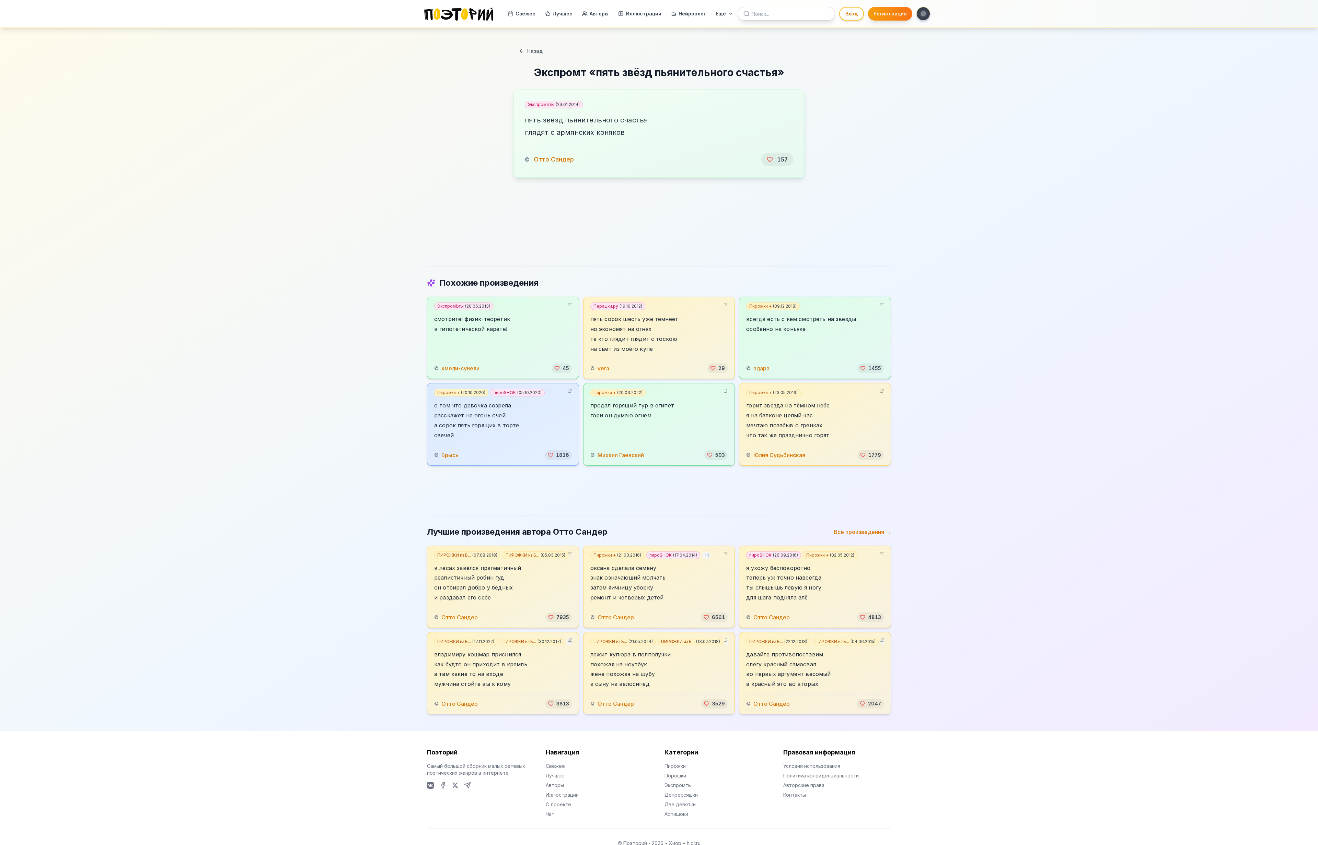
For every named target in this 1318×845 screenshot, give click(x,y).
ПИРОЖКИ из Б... (467, 555)
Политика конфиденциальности (821, 775)
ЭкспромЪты (554, 104)
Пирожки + (773, 306)
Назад (535, 51)
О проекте (558, 804)
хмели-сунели (460, 368)
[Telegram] (467, 785)
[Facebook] (442, 785)
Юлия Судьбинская (779, 455)
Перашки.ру (617, 306)
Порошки (675, 775)
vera (603, 368)
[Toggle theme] (923, 14)
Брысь (450, 455)
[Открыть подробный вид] (569, 304)
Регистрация (890, 13)
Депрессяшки (681, 795)
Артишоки (676, 814)
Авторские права (803, 785)
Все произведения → (862, 531)
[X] (455, 785)
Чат (550, 814)
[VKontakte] (430, 785)
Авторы (599, 13)
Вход (851, 13)
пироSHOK (518, 392)
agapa (761, 368)
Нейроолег (692, 13)
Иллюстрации (643, 13)
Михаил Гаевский (621, 455)
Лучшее (563, 13)
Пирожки (675, 766)
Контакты (794, 795)
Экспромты (678, 785)
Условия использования (811, 766)
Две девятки (680, 804)
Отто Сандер (554, 159)
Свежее (525, 13)
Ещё (721, 13)
